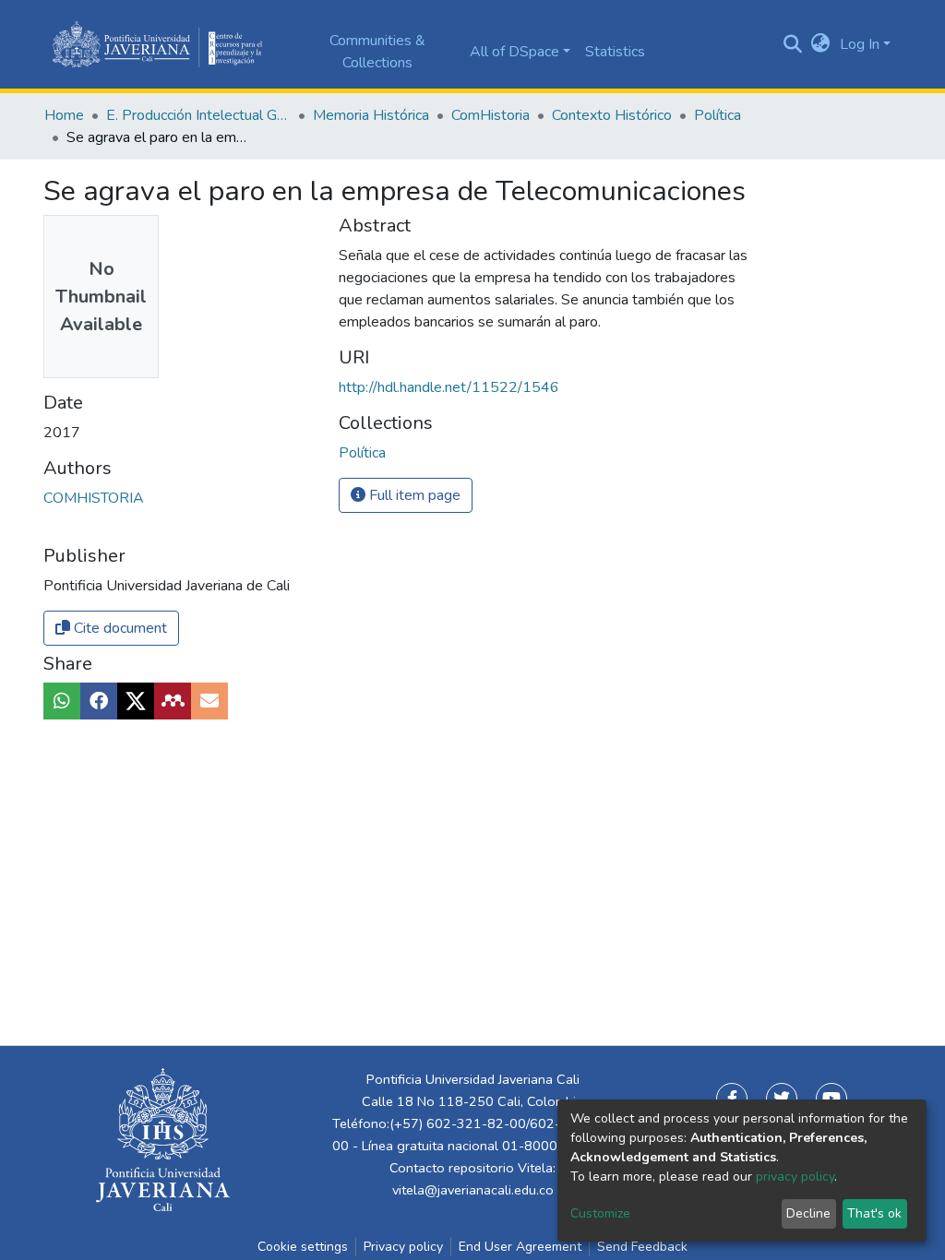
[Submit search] (793, 44)
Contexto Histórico (612, 115)
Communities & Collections (377, 51)
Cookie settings (302, 1246)
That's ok (874, 1213)
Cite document (118, 628)
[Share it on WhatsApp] (61, 701)
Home (64, 115)
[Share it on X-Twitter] (135, 701)
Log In (859, 44)
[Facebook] (732, 1098)
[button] (821, 44)
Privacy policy (403, 1246)
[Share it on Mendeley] (172, 701)
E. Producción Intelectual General (198, 115)
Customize (600, 1213)
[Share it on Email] (209, 701)
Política (717, 115)
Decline (808, 1213)
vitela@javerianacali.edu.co (473, 1190)
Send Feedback (642, 1246)
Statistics (615, 52)
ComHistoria (490, 115)
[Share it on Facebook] (98, 701)
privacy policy (795, 1176)
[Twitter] (781, 1098)
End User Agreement (520, 1246)
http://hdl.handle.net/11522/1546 (449, 387)
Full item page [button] (413, 495)
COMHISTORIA (93, 498)
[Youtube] (831, 1098)
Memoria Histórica (371, 115)
